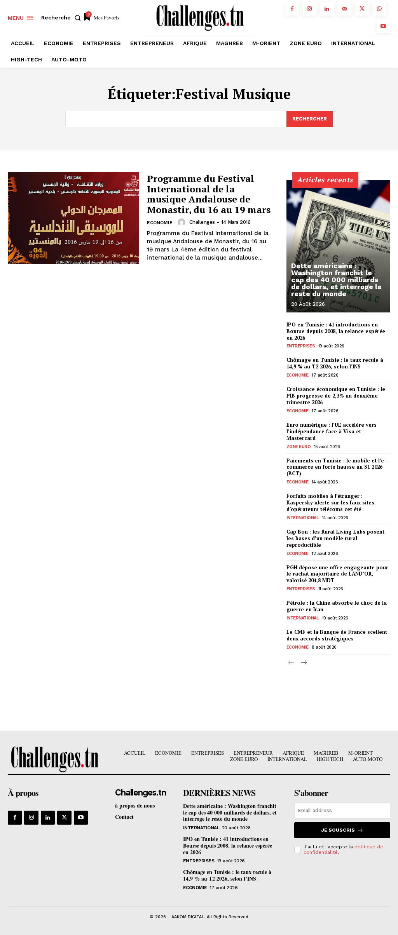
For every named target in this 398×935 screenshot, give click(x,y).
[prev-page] (291, 663)
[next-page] (304, 663)
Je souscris (338, 830)
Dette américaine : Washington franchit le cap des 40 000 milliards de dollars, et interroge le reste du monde (336, 280)
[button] (62, 17)
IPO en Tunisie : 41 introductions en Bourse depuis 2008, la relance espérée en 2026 (335, 331)
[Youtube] (383, 26)
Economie (160, 222)
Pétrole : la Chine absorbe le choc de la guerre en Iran (336, 606)
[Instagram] (309, 9)
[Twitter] (362, 9)
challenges (202, 222)
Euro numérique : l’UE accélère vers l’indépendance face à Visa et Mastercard (331, 431)
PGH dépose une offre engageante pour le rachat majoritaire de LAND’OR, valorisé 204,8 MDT (337, 574)
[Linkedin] (327, 9)
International (302, 517)
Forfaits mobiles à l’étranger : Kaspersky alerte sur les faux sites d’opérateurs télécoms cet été (330, 502)
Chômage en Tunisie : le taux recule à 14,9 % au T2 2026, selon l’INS (334, 363)
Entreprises (300, 346)
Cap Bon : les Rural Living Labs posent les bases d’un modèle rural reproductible (335, 538)
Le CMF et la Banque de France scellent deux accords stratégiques (336, 635)
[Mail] (344, 9)
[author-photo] (183, 222)
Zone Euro (298, 446)
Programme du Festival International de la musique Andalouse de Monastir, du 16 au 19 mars (209, 193)
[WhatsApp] (379, 9)
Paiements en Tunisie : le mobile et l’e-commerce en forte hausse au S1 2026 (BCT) (336, 467)
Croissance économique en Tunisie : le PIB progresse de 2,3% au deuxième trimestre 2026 (335, 396)
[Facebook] (292, 9)
